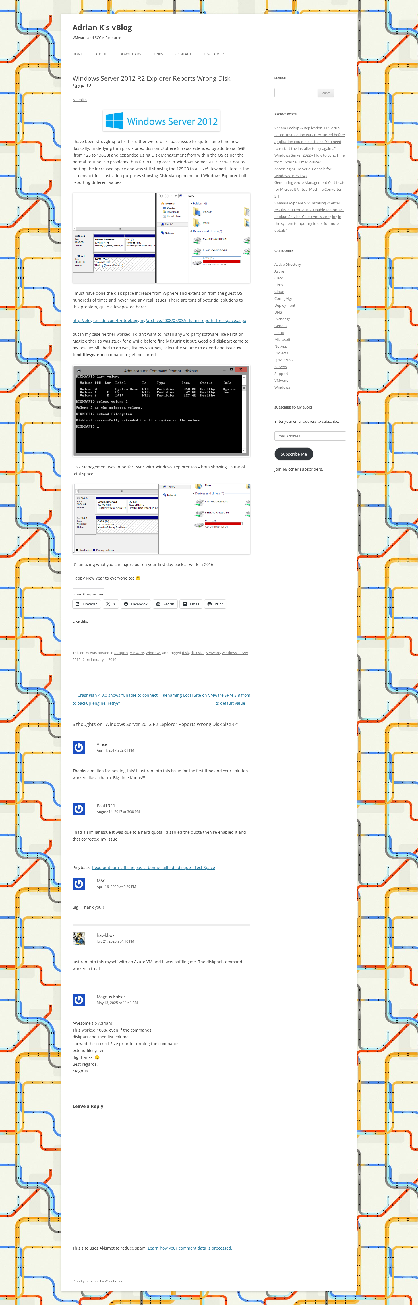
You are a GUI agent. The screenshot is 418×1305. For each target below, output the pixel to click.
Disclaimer (214, 54)
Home (78, 54)
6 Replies (80, 99)
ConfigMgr (283, 298)
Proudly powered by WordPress (97, 1281)
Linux (279, 332)
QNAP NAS (283, 359)
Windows (153, 652)
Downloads (130, 54)
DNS (278, 312)
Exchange (282, 318)
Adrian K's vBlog (102, 27)
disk (185, 652)
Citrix (278, 284)
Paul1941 (106, 805)
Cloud (279, 291)
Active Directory (287, 264)
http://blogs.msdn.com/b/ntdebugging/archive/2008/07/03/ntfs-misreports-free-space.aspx (159, 320)
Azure (279, 271)
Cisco (278, 278)
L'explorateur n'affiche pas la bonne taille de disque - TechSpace (153, 867)
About (101, 54)
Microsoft (282, 339)
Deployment (284, 305)
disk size (197, 652)
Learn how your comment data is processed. (190, 1248)
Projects (281, 353)
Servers (280, 366)
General (280, 325)
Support (121, 652)
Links (158, 54)
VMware (137, 652)
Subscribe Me (294, 454)
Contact (183, 54)
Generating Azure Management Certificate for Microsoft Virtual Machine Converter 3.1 (309, 189)
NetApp (280, 346)
